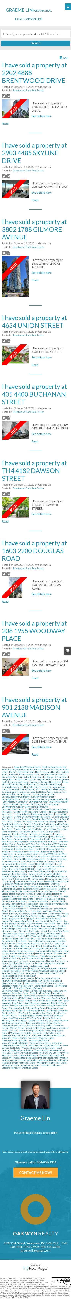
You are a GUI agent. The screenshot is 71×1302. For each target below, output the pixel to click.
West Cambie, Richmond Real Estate (39, 1048)
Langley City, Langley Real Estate (17, 921)
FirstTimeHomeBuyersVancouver (30, 859)
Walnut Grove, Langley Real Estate (45, 1045)
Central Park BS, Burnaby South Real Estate (34, 821)
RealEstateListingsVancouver (43, 968)
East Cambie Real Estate (56, 846)
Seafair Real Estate (44, 985)
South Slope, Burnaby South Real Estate (44, 1000)
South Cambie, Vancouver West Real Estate (44, 995)
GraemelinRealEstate (25, 881)
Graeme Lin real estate (57, 879)
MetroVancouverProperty (14, 936)
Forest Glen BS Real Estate (34, 861)
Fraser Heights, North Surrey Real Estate (32, 865)
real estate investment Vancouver (48, 963)
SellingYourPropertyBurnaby (16, 990)
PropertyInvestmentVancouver (24, 956)
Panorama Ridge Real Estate (49, 951)
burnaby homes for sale (13, 787)
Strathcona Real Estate (35, 1010)
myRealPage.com (35, 1268)
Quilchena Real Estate (20, 963)
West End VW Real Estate (26, 1053)
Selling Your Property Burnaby (28, 988)
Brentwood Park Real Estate (28, 90)
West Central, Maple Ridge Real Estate (32, 1049)
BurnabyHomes (24, 794)
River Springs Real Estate (48, 978)
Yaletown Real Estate (51, 1065)
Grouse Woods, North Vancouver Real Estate (44, 886)
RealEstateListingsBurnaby (15, 968)
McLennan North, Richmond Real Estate (21, 931)
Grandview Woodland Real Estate (53, 881)
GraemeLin (8, 881)
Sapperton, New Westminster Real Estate (44, 983)
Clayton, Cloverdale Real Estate (29, 829)
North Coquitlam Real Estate (22, 946)
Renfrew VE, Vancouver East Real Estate (45, 973)
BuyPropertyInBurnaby (13, 806)
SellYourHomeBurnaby (41, 990)
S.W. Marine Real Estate (49, 980)
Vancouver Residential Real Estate (48, 1035)
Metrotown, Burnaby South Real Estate (44, 933)
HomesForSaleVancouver (41, 908)
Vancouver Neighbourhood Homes (42, 1028)
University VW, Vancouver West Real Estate (22, 1018)
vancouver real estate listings (47, 1033)
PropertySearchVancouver (52, 956)
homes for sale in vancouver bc (53, 903)
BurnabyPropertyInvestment (16, 797)
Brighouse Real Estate (47, 779)
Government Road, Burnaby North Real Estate (23, 879)
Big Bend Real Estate (52, 767)
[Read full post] (15, 108)
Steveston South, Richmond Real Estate (27, 1008)
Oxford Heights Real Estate (22, 951)
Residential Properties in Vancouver (19, 975)
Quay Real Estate (10, 958)
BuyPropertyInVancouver (37, 806)
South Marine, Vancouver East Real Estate (47, 998)
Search (35, 43)
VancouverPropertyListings (42, 1038)
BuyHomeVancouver (58, 802)
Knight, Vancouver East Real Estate (44, 918)
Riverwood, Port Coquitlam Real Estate (19, 980)
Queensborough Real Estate (15, 961)
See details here (42, 116)
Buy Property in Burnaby (56, 799)
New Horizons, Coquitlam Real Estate (26, 943)
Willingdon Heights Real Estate (42, 1060)
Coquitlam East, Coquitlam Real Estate (31, 836)
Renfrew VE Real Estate (13, 973)
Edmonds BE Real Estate (52, 851)
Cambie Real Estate (34, 809)
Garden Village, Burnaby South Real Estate (22, 876)
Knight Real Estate (18, 918)
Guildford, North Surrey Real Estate (40, 889)
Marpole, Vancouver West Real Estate (48, 928)
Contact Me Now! (35, 1172)
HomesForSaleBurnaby (13, 906)
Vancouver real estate (21, 1033)
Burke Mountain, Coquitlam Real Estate (42, 784)
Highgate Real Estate (45, 898)
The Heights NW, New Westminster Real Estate (40, 1015)
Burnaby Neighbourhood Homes (50, 789)
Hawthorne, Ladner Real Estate (44, 896)
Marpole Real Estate (19, 928)
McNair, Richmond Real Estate (55, 931)
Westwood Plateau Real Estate (23, 1058)
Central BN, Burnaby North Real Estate (32, 816)
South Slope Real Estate (13, 1000)
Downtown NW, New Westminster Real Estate (35, 841)
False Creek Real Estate (25, 856)
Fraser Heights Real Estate (41, 864)
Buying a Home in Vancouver (16, 804)
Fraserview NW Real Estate (22, 869)
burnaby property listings (14, 792)
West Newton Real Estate (26, 1055)
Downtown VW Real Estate (29, 844)
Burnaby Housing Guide (36, 787)
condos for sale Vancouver (41, 834)
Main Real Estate (32, 926)
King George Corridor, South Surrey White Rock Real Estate (35, 914)
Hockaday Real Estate (38, 901)
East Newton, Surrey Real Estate (24, 851)
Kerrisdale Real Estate (20, 911)
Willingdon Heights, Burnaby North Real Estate (35, 1061)
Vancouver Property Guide (31, 1030)
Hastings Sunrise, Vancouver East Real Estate (30, 893)
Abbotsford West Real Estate (27, 767)
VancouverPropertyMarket (15, 1040)
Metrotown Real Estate (14, 933)
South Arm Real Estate (40, 993)
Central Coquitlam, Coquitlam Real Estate (33, 819)
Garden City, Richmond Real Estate (45, 874)
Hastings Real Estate (34, 891)
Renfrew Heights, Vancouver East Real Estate (43, 971)
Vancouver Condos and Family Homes (44, 1023)
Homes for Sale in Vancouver (24, 903)
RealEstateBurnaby (38, 966)
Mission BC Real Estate (13, 938)
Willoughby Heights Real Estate (52, 1062)
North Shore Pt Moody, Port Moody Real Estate (30, 948)
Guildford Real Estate (12, 889)
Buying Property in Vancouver (45, 804)
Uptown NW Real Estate (39, 1020)
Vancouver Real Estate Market (16, 1035)
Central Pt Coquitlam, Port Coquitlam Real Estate (46, 824)
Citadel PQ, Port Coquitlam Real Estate (43, 826)
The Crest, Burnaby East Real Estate (35, 1013)
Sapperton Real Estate (12, 983)
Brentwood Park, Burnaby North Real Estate (22, 777)
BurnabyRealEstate (11, 799)
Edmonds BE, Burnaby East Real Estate (20, 854)
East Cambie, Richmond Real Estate (18, 849)
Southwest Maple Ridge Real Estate (19, 1005)
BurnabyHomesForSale (44, 794)
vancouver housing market (40, 1025)
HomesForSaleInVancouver (15, 908)
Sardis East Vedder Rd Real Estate (18, 985)
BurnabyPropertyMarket (42, 797)
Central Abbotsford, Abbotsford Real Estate (34, 814)
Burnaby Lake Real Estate (22, 789)
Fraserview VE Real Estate (39, 871)
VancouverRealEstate (39, 1040)
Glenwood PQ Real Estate (55, 876)
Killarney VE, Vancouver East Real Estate (28, 913)
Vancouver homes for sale (14, 1025)
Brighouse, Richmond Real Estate (45, 782)
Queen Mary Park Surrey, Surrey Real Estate (40, 958)
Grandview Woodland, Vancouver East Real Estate (26, 884)
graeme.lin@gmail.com (35, 1250)
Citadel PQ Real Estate (13, 826)
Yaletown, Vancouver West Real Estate (20, 1067)
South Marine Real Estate (14, 998)
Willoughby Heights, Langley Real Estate (21, 1065)
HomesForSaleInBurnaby (37, 906)
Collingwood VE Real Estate (32, 831)
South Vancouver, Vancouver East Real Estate (45, 1003)
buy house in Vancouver (33, 799)
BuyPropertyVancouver (13, 809)
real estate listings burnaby (15, 966)
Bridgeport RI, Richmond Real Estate (19, 779)
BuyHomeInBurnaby (38, 802)
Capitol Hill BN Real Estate (26, 811)
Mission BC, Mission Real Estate (39, 938)
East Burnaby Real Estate (32, 846)
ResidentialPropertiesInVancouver (18, 978)
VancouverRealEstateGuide (15, 1043)
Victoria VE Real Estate (40, 1043)
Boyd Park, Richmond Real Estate (24, 774)
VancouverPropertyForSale (15, 1038)
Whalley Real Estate (49, 1058)
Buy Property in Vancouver (15, 802)
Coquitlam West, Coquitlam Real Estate (32, 839)
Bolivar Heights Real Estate (22, 772)
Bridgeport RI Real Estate (56, 777)
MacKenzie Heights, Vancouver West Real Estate (32, 923)
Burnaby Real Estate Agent (40, 792)
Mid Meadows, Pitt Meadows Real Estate (46, 936)
